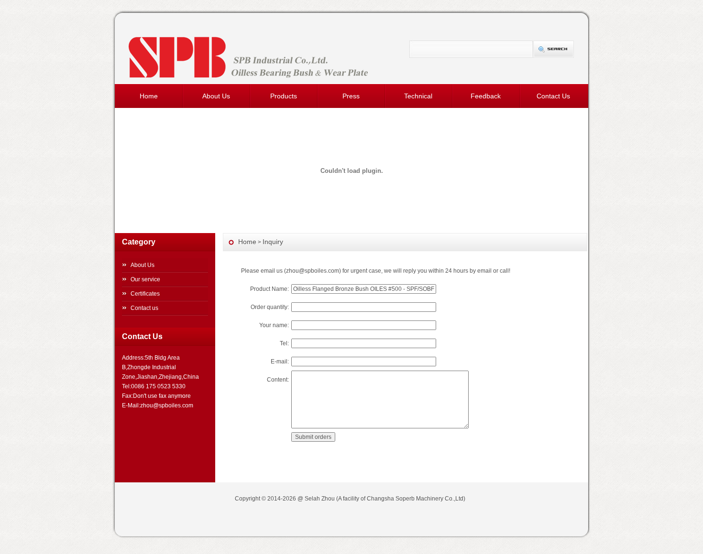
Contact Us (553, 96)
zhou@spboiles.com (312, 270)
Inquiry (273, 241)
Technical (418, 96)
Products (283, 96)
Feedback (486, 96)
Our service (145, 279)
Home (149, 96)
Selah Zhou (320, 498)
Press (351, 96)
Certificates (145, 293)
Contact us (144, 308)
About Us (216, 96)
